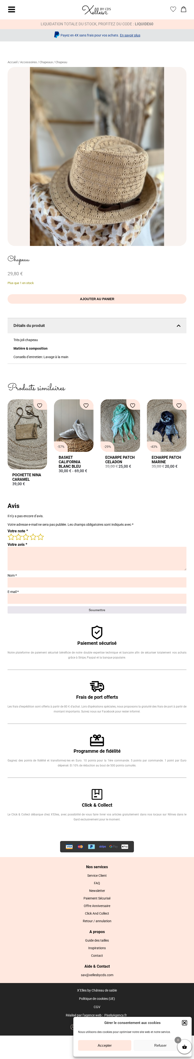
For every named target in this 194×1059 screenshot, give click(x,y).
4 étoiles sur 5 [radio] (33, 536)
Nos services (97, 867)
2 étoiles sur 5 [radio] (18, 536)
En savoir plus (130, 35)
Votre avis (17, 544)
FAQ (97, 883)
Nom (12, 575)
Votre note (18, 531)
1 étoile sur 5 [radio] (11, 536)
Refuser (160, 1045)
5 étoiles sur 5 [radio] (40, 536)
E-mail (13, 592)
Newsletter (97, 891)
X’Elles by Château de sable (97, 990)
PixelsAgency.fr (115, 1015)
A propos (97, 932)
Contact (97, 955)
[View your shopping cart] (183, 10)
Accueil (13, 62)
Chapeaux (46, 62)
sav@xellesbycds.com (97, 975)
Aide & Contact (97, 966)
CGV (97, 1007)
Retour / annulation (97, 921)
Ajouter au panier (97, 299)
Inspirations (97, 948)
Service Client (97, 875)
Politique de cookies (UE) (97, 999)
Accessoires (28, 62)
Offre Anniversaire (97, 906)
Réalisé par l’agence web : (84, 1015)
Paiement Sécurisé (97, 898)
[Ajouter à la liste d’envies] (40, 406)
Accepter (105, 1045)
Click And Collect (97, 913)
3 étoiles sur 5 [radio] (25, 536)
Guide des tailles (97, 940)
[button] (184, 1022)
